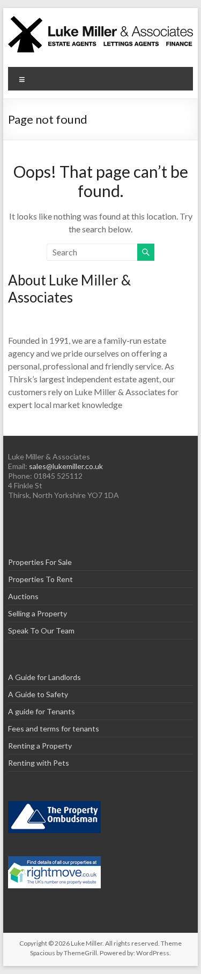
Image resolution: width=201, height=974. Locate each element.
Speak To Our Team (41, 630)
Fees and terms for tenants (53, 728)
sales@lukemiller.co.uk (66, 466)
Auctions (23, 596)
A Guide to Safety (38, 694)
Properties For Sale (40, 562)
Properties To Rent (40, 579)
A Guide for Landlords (44, 677)
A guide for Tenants (41, 711)
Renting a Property (40, 745)
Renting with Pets (38, 762)
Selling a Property (37, 613)
